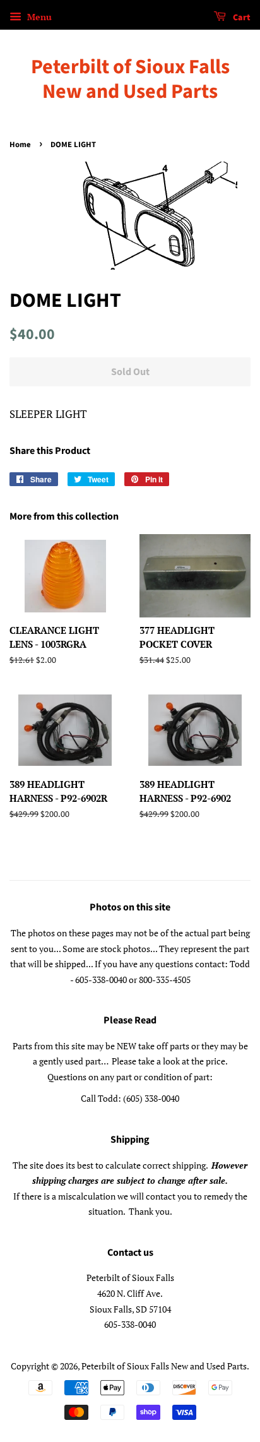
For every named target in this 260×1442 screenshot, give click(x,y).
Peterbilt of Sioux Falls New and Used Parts (130, 79)
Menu (38, 17)
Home (20, 144)
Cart (241, 17)
